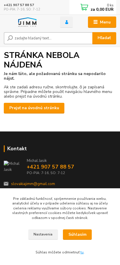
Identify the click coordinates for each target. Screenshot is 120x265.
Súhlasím (77, 234)
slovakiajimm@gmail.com (33, 184)
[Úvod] (27, 22)
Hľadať (104, 38)
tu (82, 252)
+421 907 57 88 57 (19, 5)
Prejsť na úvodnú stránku (34, 108)
